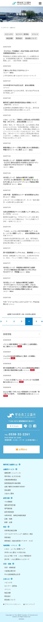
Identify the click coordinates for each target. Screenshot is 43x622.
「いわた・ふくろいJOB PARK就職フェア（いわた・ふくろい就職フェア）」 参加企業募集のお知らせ (21, 233)
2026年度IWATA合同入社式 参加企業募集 (18, 85)
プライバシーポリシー (13, 604)
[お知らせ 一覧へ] (39, 334)
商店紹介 (19, 38)
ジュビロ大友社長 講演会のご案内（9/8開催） (19, 356)
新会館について (30, 38)
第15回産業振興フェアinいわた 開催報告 (18, 252)
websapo (21, 619)
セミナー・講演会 (22, 34)
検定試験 (9, 38)
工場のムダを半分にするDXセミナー (16, 70)
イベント (35, 34)
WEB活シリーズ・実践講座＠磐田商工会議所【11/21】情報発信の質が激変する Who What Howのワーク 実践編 (19, 270)
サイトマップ (30, 604)
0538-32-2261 (19, 434)
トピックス (9, 34)
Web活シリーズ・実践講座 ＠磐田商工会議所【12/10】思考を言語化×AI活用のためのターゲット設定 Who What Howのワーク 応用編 (20, 162)
